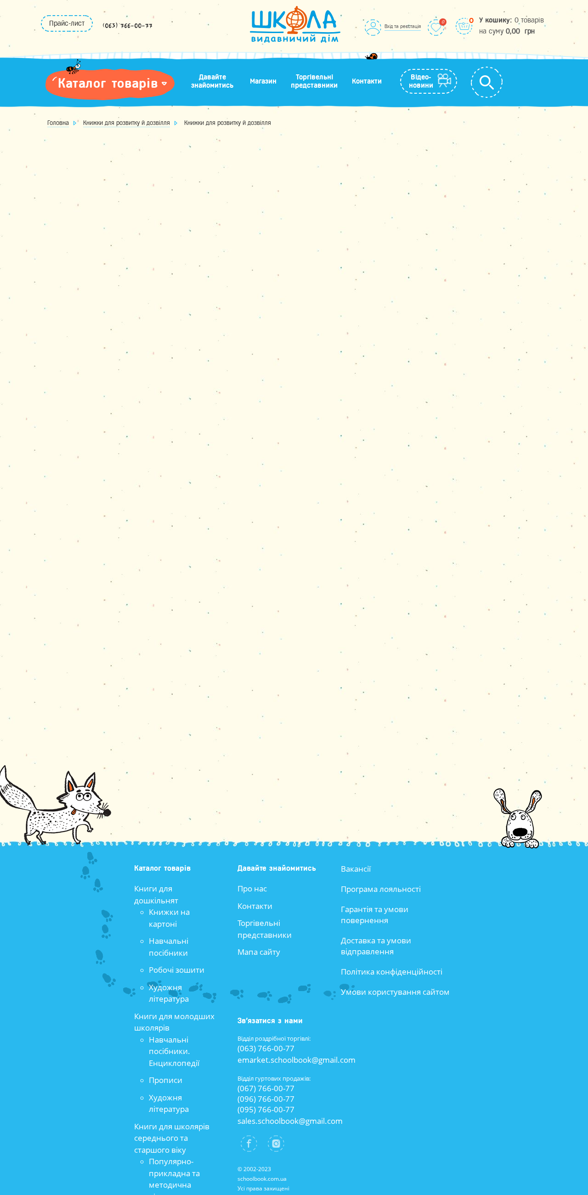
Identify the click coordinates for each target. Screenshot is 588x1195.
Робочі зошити (176, 969)
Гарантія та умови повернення (374, 914)
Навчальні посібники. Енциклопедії (174, 1051)
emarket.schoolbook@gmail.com (296, 1059)
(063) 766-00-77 (127, 26)
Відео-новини (421, 81)
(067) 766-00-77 (265, 1088)
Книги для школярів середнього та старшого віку (171, 1138)
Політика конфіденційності (391, 971)
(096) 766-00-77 (265, 1099)
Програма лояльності (381, 889)
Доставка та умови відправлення (376, 946)
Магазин (263, 81)
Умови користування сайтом (395, 991)
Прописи (165, 1080)
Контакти (367, 81)
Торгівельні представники (314, 81)
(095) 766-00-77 (265, 1109)
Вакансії (356, 868)
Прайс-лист (67, 23)
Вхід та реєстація (402, 26)
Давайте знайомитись (212, 81)
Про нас (252, 888)
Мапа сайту (258, 952)
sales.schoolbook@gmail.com (290, 1121)
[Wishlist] (436, 27)
